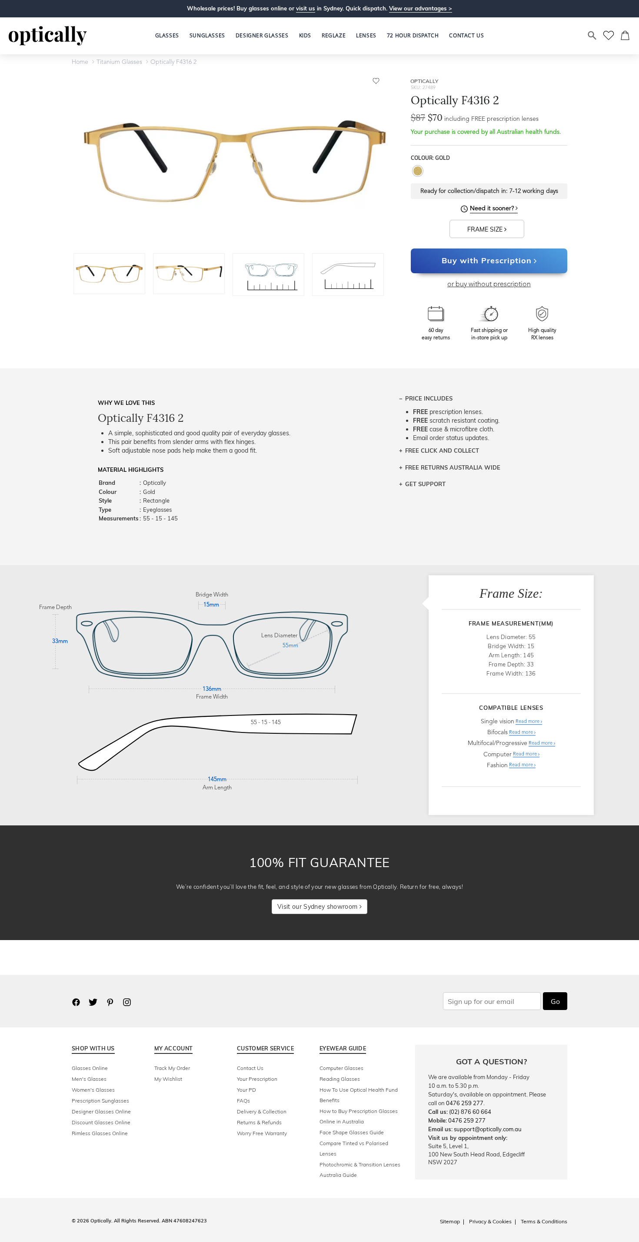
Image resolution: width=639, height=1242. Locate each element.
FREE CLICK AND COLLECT (442, 450)
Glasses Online (90, 1068)
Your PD (246, 1089)
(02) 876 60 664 (470, 1111)
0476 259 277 (464, 1103)
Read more (528, 721)
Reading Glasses (340, 1079)
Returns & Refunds (259, 1122)
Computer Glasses (341, 1068)
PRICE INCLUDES (429, 398)
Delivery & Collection (261, 1111)
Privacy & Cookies (490, 1221)
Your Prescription (257, 1079)
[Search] (592, 35)
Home (80, 62)
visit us (305, 8)
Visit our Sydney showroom (318, 907)
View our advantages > (420, 8)
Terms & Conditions (544, 1221)
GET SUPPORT (425, 483)
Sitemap (450, 1221)
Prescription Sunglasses (100, 1100)
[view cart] (625, 35)
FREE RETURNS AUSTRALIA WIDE (452, 467)
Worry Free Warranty (262, 1133)
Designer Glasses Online (101, 1111)
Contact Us (250, 1068)
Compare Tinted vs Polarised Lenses (354, 1148)
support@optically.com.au (488, 1129)
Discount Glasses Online (101, 1122)
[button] (305, 36)
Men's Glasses (89, 1079)
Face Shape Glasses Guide (352, 1132)
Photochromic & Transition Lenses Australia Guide (360, 1169)
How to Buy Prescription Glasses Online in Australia (359, 1116)
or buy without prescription (489, 284)
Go (555, 1001)
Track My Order (172, 1068)
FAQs (243, 1100)
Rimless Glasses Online (100, 1133)
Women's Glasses (93, 1089)
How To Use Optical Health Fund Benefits (359, 1094)
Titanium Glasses (119, 62)
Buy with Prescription (487, 260)
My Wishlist (168, 1079)
